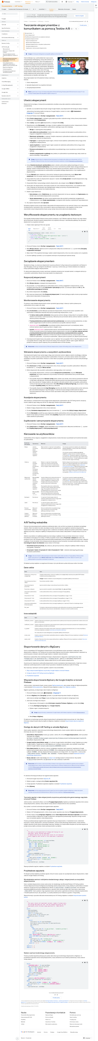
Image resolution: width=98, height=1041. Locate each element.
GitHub (22, 1024)
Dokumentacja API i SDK (26, 1017)
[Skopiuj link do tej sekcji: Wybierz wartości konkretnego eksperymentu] (56, 953)
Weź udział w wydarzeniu (51, 1024)
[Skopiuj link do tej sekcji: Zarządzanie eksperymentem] (55, 261)
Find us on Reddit (49, 1017)
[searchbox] (10, 14)
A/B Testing (18, 6)
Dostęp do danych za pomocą (40, 673)
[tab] (29, 228)
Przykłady (23, 1019)
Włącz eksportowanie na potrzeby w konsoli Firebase (48, 670)
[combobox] (52, 1)
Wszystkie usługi (74, 1032)
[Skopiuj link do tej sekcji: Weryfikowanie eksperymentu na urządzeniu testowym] (82, 215)
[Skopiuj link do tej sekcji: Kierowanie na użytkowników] (55, 434)
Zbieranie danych (81, 712)
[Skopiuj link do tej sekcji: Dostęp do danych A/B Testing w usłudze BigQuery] (69, 727)
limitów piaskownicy (38, 687)
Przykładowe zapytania (33, 675)
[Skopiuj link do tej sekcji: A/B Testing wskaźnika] (48, 522)
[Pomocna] (85, 21)
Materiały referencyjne (64, 9)
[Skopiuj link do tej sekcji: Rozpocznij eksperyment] (47, 277)
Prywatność (28, 1038)
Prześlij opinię (83, 25)
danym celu (52, 758)
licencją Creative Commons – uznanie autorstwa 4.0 (57, 1000)
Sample (74, 9)
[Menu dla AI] (36, 9)
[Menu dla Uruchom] (55, 9)
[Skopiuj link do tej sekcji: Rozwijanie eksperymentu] (47, 398)
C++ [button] (55, 228)
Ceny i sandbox (69, 687)
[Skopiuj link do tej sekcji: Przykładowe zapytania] (45, 871)
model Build (17, 1)
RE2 (69, 455)
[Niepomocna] (87, 21)
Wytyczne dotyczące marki (76, 1024)
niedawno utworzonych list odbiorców (77, 472)
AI (33, 9)
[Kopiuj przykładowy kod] (87, 231)
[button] (8, 25)
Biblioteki (23, 1021)
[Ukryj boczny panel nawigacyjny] (17, 1038)
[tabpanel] (57, 237)
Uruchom (51, 9)
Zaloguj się (93, 1)
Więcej (37, 1)
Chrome (45, 1032)
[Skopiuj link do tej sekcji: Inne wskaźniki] (38, 614)
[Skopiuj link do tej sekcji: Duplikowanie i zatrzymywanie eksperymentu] (64, 421)
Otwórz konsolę (85, 1)
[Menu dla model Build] (22, 1)
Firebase (26, 21)
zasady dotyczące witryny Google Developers (58, 1002)
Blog (78, 1)
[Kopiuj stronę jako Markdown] (76, 29)
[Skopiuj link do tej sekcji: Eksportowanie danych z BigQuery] (61, 647)
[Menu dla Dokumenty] (32, 1)
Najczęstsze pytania (74, 1026)
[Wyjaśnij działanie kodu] (82, 231)
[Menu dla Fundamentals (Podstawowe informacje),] (30, 9)
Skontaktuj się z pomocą (75, 1015)
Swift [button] (29, 228)
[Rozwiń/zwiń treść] (33, 33)
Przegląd (4, 9)
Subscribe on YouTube (50, 1021)
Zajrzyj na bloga (49, 1015)
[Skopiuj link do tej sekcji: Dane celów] (35, 568)
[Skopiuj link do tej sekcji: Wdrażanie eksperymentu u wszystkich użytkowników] (72, 352)
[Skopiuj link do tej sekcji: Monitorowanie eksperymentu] (51, 300)
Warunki (23, 1038)
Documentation (7, 6)
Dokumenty (28, 1)
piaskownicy (57, 685)
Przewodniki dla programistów (28, 1015)
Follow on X (48, 1019)
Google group (73, 1019)
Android (39, 1032)
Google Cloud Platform (62, 1032)
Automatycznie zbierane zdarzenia (58, 630)
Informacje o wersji (74, 1021)
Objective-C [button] (36, 228)
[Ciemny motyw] (85, 231)
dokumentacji (69, 792)
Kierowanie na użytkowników (75, 161)
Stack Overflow (73, 1017)
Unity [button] (59, 228)
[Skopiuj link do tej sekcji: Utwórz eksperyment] (47, 100)
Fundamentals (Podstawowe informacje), (18, 9)
